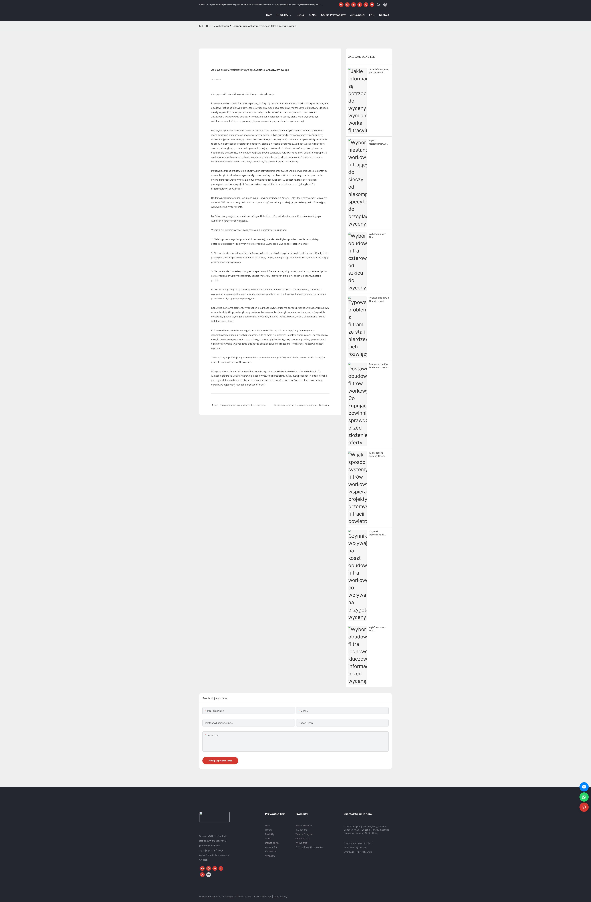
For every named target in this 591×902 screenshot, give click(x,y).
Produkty (269, 834)
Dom (267, 825)
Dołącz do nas (272, 843)
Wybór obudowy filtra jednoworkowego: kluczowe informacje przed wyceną (378, 629)
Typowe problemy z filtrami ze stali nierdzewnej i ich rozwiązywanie (379, 300)
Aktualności (222, 26)
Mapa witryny (280, 896)
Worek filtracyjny (304, 825)
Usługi (268, 830)
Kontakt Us (270, 851)
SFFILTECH (205, 26)
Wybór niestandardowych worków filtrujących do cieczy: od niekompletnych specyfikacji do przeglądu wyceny (379, 142)
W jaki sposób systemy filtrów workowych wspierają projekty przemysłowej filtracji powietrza (378, 454)
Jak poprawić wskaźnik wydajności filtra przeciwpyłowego (264, 26)
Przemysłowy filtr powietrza (309, 847)
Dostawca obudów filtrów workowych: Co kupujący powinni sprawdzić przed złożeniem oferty (378, 366)
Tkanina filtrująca (304, 834)
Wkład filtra (301, 843)
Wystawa (270, 856)
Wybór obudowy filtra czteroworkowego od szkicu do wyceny (378, 236)
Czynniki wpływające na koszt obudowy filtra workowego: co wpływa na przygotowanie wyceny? (377, 533)
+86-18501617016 (358, 847)
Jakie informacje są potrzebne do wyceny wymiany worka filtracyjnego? (379, 71)
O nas (268, 838)
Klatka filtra (301, 830)
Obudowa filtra (303, 838)
